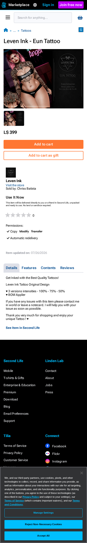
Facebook (59, 446)
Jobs (48, 385)
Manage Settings (43, 512)
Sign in (48, 5)
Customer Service (16, 460)
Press (49, 392)
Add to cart (43, 144)
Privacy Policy (13, 453)
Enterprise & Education (19, 385)
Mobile (8, 371)
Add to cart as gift (44, 155)
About (49, 378)
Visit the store (15, 185)
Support (9, 421)
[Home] (6, 30)
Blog (7, 406)
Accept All (43, 535)
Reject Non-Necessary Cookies (43, 524)
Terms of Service (15, 446)
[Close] (82, 473)
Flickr (56, 454)
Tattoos (26, 30)
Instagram (59, 461)
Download (11, 399)
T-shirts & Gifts (14, 378)
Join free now (71, 5)
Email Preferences (16, 413)
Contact (50, 371)
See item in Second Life (23, 328)
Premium (10, 392)
